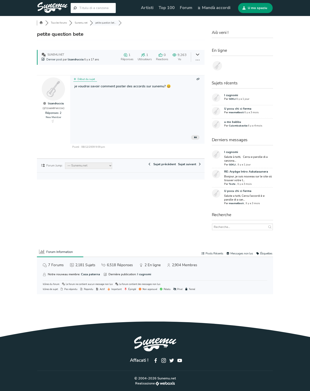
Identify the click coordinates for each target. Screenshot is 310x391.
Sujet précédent (164, 164)
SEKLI (232, 99)
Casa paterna (90, 274)
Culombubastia (238, 125)
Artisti (147, 8)
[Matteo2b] (218, 66)
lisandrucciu (76, 59)
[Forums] (41, 22)
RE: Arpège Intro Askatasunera (246, 172)
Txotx (232, 184)
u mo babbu (232, 122)
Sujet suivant (188, 164)
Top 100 (167, 8)
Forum (186, 8)
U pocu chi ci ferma (237, 109)
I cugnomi (231, 95)
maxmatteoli (236, 112)
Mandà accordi (215, 8)
